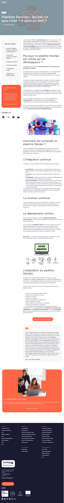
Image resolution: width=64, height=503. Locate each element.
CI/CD (29, 224)
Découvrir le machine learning (28, 432)
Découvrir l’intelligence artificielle (29, 434)
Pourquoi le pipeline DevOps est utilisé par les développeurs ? (12, 50)
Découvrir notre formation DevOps (43, 319)
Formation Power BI (46, 434)
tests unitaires (54, 182)
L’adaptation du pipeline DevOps (10, 74)
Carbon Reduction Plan (46, 451)
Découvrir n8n (24, 430)
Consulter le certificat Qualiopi (7, 477)
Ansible (33, 299)
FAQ (2, 436)
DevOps (53, 40)
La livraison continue (11, 65)
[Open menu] (61, 3)
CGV (3, 444)
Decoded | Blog (25, 428)
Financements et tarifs (6, 430)
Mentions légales (5, 440)
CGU (2, 442)
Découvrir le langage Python (27, 440)
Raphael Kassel (10, 24)
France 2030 (44, 449)
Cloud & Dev (4, 12)
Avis (2, 432)
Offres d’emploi (25, 451)
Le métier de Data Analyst (27, 436)
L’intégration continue (11, 61)
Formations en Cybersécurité (47, 442)
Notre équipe (24, 449)
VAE (43, 457)
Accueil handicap (45, 455)
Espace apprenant (8, 483)
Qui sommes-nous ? (6, 428)
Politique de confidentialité (7, 438)
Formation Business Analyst (47, 438)
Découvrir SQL (25, 442)
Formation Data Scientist (47, 430)
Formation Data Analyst (46, 428)
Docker (27, 304)
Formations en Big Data (46, 440)
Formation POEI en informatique (28, 438)
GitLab (27, 293)
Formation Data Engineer (47, 432)
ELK (27, 301)
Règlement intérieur (6, 434)
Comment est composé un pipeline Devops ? (11, 56)
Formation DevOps (45, 436)
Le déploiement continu (10, 69)
